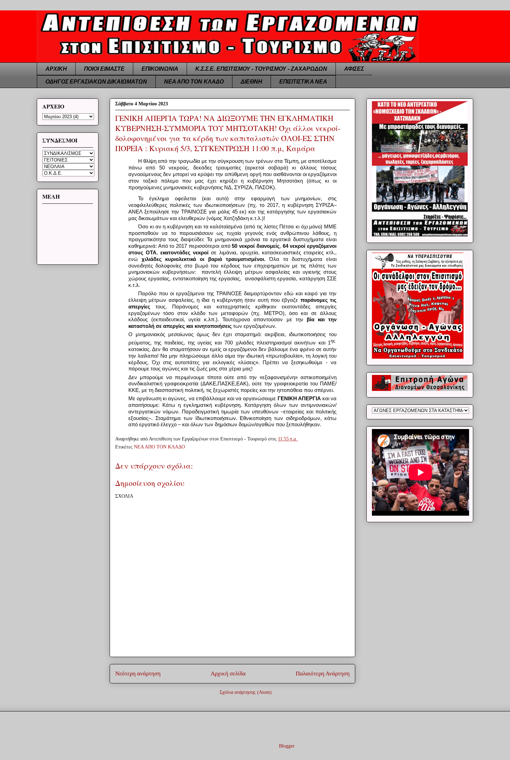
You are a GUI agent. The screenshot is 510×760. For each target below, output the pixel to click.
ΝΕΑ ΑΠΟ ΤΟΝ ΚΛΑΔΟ (194, 82)
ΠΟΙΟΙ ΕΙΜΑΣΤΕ (104, 69)
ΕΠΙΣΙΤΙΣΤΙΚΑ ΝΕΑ (303, 82)
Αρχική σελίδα (228, 673)
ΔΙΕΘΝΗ (251, 82)
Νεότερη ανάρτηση (138, 673)
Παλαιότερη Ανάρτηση (323, 673)
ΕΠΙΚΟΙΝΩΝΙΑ (160, 69)
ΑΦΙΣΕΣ (354, 69)
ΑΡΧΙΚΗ (56, 69)
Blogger (286, 746)
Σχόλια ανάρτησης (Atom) (246, 692)
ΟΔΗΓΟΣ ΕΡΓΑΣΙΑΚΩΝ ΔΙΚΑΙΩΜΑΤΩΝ (96, 82)
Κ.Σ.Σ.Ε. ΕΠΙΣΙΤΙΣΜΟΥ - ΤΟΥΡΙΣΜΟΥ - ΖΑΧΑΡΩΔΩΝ (261, 69)
